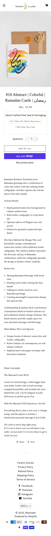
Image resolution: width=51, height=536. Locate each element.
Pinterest (26, 490)
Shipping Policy (25, 475)
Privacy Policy (25, 467)
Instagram (27, 494)
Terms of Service (25, 479)
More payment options (24, 162)
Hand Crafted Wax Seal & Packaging (25, 115)
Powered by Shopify (25, 516)
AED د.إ (24, 506)
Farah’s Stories (25, 463)
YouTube (27, 498)
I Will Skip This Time (25, 127)
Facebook (27, 486)
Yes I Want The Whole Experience (25, 121)
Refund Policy (25, 471)
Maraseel (30, 512)
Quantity (18, 139)
